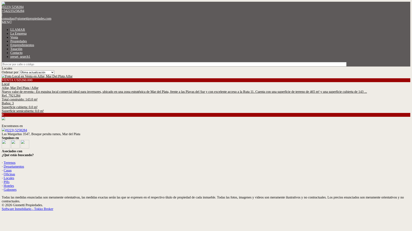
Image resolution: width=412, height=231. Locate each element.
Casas (8, 170)
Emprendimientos (22, 45)
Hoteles (9, 186)
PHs (6, 182)
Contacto (16, 53)
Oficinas (9, 174)
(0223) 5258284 (16, 130)
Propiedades (18, 41)
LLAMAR (17, 29)
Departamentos (14, 166)
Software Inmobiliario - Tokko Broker (27, 209)
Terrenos (9, 162)
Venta (14, 37)
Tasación (16, 49)
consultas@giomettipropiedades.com (26, 18)
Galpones (10, 189)
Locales (9, 178)
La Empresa (18, 33)
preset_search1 (20, 56)
